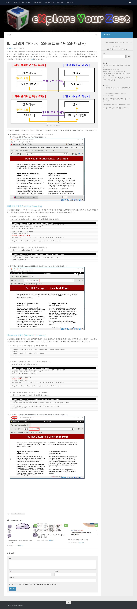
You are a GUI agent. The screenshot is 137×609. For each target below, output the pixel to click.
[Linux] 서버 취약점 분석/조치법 (78, 540)
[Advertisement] (52, 499)
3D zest (7, 2)
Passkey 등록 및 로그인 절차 (111, 69)
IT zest (28, 2)
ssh (24, 513)
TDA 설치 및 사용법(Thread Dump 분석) (114, 88)
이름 (10, 571)
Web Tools (70, 2)
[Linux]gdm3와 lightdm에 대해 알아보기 (114, 104)
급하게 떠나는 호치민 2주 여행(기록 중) (114, 71)
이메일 (56, 571)
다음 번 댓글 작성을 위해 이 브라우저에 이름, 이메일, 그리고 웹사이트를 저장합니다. (33, 584)
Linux (9, 35)
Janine (128, 104)
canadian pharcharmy (109, 95)
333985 (108, 101)
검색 (104, 53)
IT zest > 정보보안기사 (16, 513)
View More (59, 2)
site (128, 108)
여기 (32, 59)
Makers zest (37, 2)
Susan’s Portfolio (19, 2)
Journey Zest (49, 2)
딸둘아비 (11, 48)
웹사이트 (11, 577)
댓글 (10, 558)
